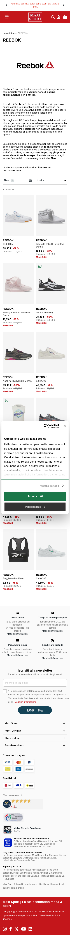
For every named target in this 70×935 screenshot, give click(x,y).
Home (6, 33)
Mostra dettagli (49, 485)
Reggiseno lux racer (13, 578)
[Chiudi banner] (64, 426)
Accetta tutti (35, 496)
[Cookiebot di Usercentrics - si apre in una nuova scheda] (44, 426)
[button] (6, 5)
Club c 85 (8, 244)
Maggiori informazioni (17, 634)
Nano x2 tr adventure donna (17, 381)
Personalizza (33, 506)
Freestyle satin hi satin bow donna (50, 245)
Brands (13, 33)
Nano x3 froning (44, 312)
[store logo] (30, 17)
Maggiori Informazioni (25, 702)
